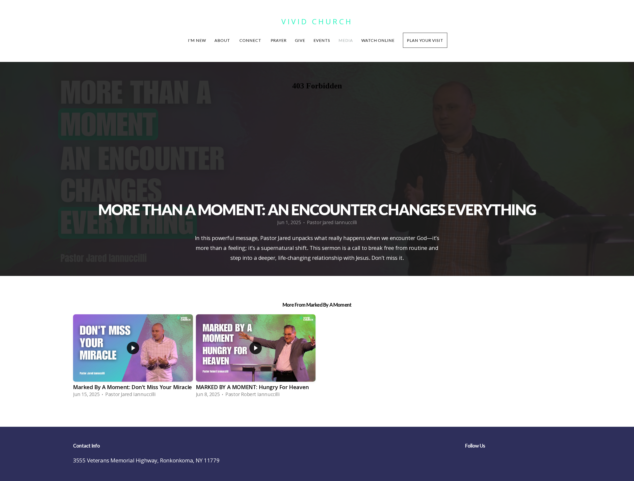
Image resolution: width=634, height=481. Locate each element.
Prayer (279, 40)
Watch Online (378, 40)
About (222, 40)
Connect (250, 40)
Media (346, 40)
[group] (133, 357)
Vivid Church (317, 21)
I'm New (197, 40)
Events (322, 40)
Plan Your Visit (425, 40)
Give (300, 40)
